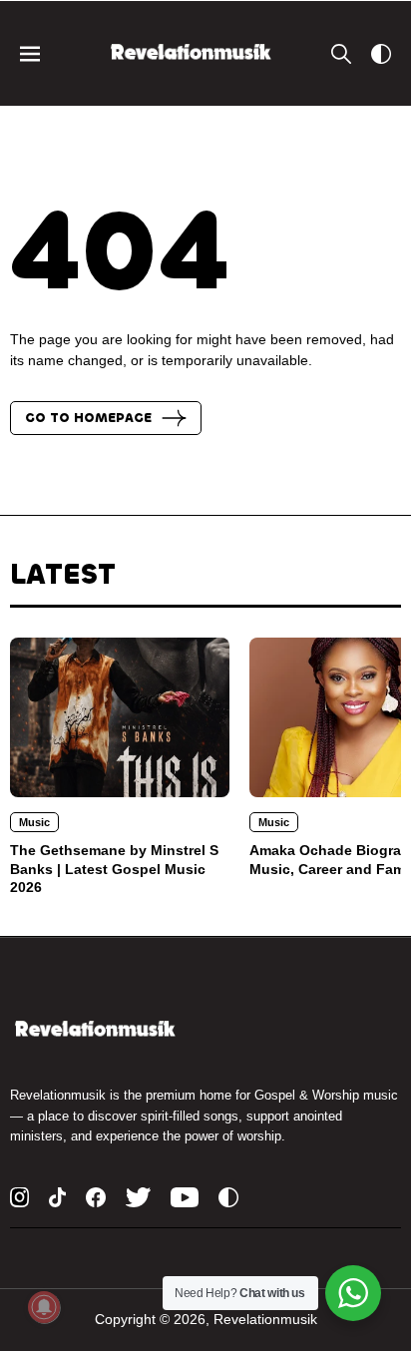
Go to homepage (88, 418)
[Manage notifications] (44, 1307)
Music (34, 822)
